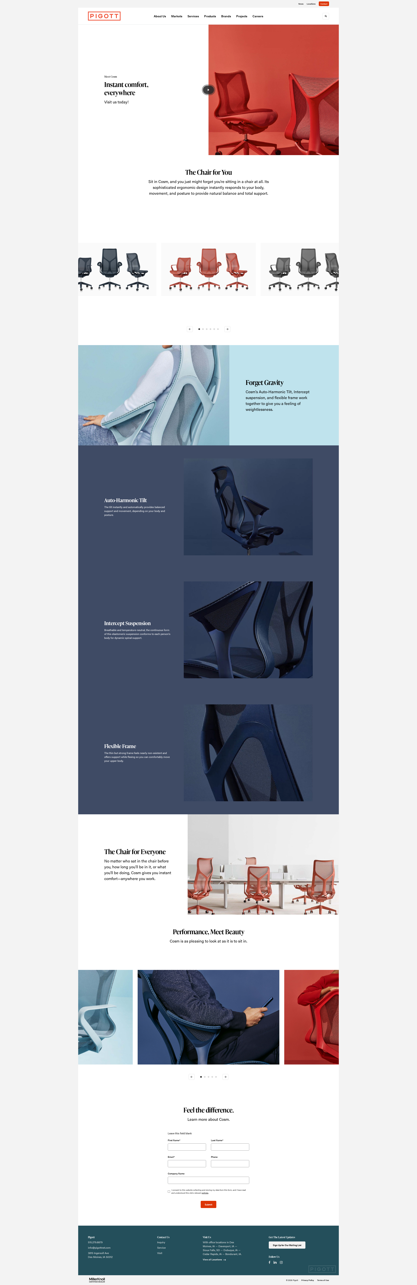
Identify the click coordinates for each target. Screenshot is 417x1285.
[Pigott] (104, 16)
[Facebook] (269, 1262)
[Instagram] (281, 1262)
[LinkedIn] (275, 1262)
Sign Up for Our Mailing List (287, 1245)
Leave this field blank (180, 1133)
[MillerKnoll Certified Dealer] (97, 1280)
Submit (208, 1204)
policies (205, 1192)
